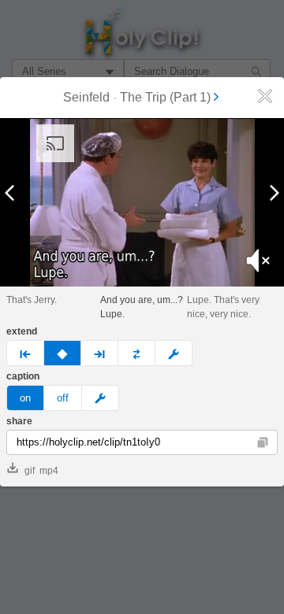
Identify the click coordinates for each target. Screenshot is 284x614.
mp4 (48, 470)
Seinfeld (86, 97)
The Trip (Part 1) (165, 97)
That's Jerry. (31, 299)
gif (29, 470)
